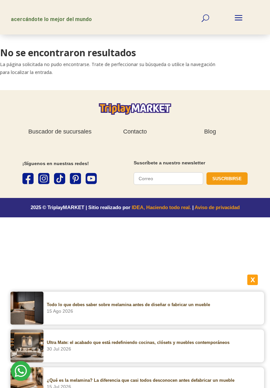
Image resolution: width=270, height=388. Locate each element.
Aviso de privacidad (217, 207)
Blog (210, 131)
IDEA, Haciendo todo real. (161, 207)
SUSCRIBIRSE (227, 178)
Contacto (135, 131)
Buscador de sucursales (60, 131)
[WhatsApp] (21, 372)
